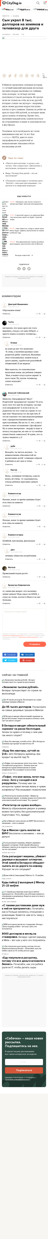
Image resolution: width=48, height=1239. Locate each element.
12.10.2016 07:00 (14, 570)
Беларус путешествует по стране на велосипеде (22, 690)
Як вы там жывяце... (10, 902)
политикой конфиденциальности (12, 636)
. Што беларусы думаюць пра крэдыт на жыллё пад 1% (21, 754)
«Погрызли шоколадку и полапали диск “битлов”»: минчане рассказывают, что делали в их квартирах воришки (24, 183)
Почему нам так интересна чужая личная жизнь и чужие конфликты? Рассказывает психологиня (24, 783)
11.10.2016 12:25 (13, 306)
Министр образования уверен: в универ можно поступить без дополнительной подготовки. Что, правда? (24, 810)
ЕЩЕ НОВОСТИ (24, 196)
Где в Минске (7, 826)
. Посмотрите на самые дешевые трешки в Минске (24, 708)
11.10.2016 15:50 (13, 395)
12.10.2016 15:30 (16, 552)
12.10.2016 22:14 (14, 587)
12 (23, 34)
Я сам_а (5, 954)
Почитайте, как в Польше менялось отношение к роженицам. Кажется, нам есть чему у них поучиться (23, 912)
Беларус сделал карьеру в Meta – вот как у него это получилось (24, 937)
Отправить (34, 644)
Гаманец (5, 747)
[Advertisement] (25, 283)
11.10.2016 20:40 (14, 537)
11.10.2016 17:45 (16, 472)
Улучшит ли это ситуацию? (24, 863)
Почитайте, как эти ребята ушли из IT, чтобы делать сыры (23, 962)
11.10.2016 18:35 (13, 496)
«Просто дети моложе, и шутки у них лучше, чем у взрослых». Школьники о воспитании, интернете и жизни (24, 166)
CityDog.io (6, 34)
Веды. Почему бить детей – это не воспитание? (21, 174)
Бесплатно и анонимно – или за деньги (23, 833)
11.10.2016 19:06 (16, 345)
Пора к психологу (9, 773)
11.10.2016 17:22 (16, 448)
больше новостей (22, 255)
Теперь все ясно (8, 852)
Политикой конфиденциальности (17, 1079)
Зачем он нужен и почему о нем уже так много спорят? (24, 730)
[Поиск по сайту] (38, 3)
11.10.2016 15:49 (13, 324)
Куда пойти (6, 879)
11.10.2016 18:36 (13, 516)
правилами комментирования (28, 637)
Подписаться (24, 1070)
